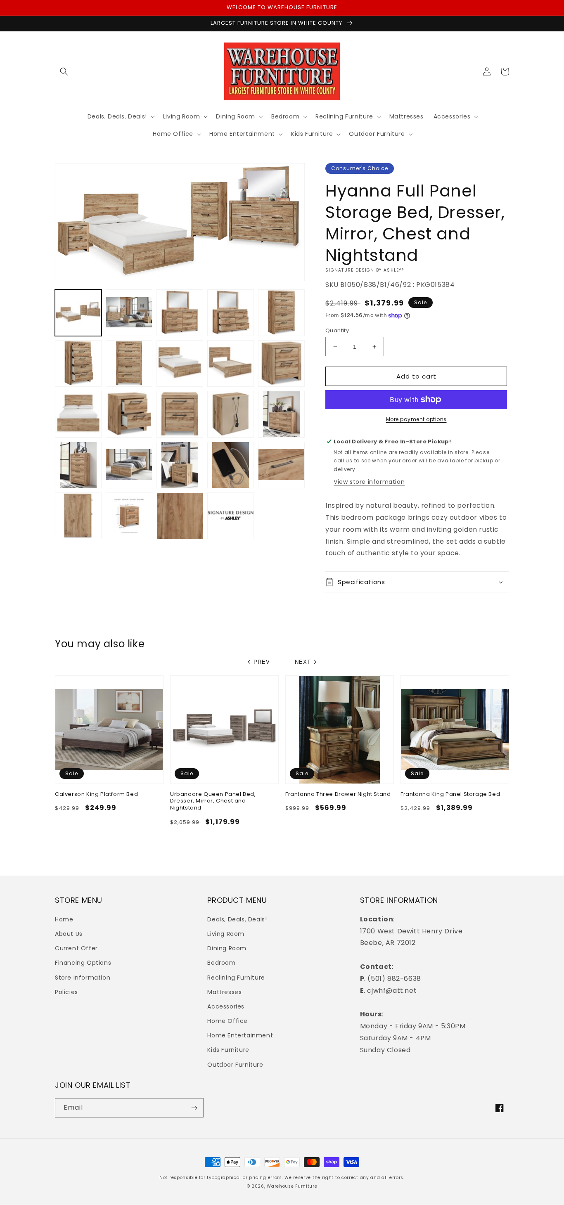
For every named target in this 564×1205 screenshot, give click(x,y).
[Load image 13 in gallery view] (179, 414)
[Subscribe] (194, 1107)
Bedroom (221, 963)
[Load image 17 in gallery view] (129, 465)
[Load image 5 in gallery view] (281, 312)
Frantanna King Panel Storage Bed (450, 794)
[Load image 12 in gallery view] (129, 414)
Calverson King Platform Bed (96, 794)
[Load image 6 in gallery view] (78, 363)
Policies (66, 992)
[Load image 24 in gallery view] (230, 515)
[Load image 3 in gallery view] (179, 312)
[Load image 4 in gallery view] (230, 312)
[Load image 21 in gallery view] (78, 515)
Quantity (337, 330)
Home (64, 919)
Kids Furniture (228, 1050)
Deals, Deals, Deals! (237, 919)
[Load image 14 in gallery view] (230, 414)
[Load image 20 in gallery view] (281, 465)
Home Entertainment (240, 1035)
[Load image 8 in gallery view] (179, 363)
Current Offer (76, 948)
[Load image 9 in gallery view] (230, 363)
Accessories (225, 1006)
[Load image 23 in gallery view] (179, 515)
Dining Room (226, 948)
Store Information (82, 977)
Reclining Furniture (236, 977)
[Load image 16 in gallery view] (78, 465)
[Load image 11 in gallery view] (78, 414)
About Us (69, 934)
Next (303, 662)
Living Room (225, 934)
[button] (64, 71)
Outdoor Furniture (235, 1065)
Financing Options (83, 963)
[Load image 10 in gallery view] (281, 363)
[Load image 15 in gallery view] (281, 414)
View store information (369, 482)
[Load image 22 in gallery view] (129, 515)
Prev (262, 662)
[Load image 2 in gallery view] (129, 312)
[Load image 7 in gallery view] (129, 363)
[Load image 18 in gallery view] (179, 465)
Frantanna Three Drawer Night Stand (338, 794)
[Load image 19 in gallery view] (230, 465)
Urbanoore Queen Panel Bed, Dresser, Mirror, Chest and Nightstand (213, 801)
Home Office (227, 1021)
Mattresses (224, 992)
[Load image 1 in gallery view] (78, 312)
